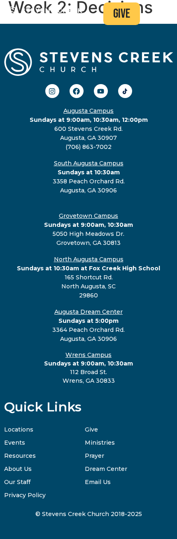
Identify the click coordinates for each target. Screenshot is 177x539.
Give (91, 429)
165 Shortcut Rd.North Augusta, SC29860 (88, 277)
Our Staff (17, 482)
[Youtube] (101, 91)
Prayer (94, 455)
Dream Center (106, 469)
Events (14, 442)
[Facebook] (77, 91)
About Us (18, 469)
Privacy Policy (25, 495)
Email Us (98, 482)
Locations (18, 429)
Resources (20, 455)
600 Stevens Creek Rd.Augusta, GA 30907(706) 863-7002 (89, 129)
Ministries (100, 442)
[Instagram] (52, 91)
